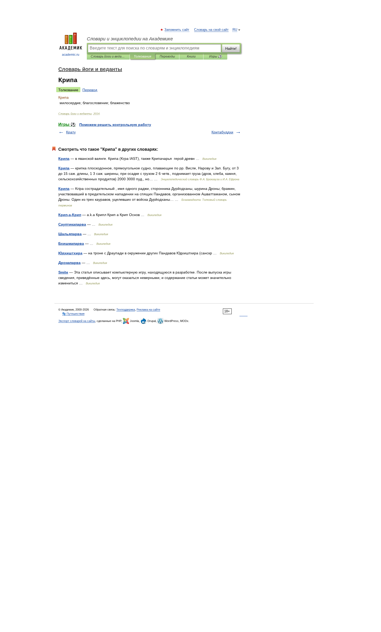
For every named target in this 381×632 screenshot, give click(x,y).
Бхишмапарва (71, 243)
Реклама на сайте (148, 309)
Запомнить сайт (177, 30)
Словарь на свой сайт (211, 30)
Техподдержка (125, 309)
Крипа (63, 158)
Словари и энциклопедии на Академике (130, 38)
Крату (71, 132)
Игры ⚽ (215, 56)
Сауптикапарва (72, 224)
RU (234, 30)
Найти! (231, 48)
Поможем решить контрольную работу (115, 125)
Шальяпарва (70, 234)
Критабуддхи (222, 132)
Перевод (89, 90)
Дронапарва (69, 263)
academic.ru (70, 54)
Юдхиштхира (70, 253)
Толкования (142, 56)
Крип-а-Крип (69, 215)
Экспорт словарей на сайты (76, 320)
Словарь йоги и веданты (108, 56)
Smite (63, 272)
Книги (191, 56)
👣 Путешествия (73, 313)
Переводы (167, 56)
